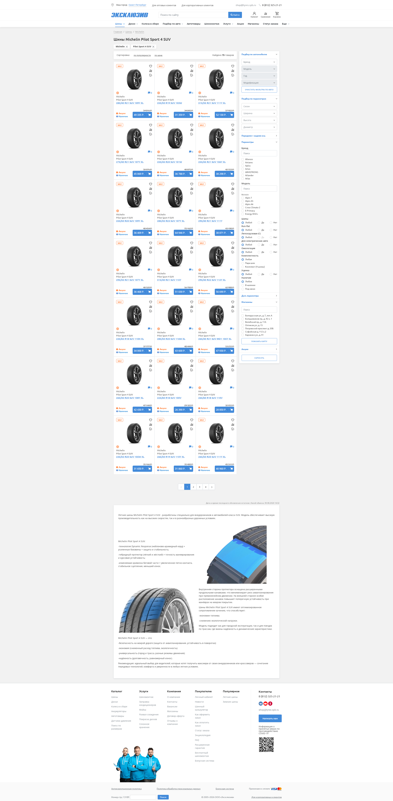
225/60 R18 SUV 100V (169, 397)
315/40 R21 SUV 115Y (169, 279)
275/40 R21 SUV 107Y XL (130, 161)
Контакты (172, 701)
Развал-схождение (149, 714)
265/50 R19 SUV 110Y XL (171, 456)
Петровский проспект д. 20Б (259, 328)
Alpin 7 (248, 197)
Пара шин (250, 263)
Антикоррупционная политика (126, 788)
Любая (248, 259)
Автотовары (193, 23)
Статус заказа (270, 23)
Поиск (163, 797)
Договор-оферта (175, 716)
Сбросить (259, 358)
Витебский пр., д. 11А (255, 321)
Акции (240, 23)
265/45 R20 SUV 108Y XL (130, 397)
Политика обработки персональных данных (178, 788)
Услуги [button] (227, 23)
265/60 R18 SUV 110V (210, 397)
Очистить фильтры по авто (259, 89)
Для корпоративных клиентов (197, 5)
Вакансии (172, 706)
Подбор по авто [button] (172, 23)
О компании (173, 697)
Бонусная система (204, 760)
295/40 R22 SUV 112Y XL (212, 279)
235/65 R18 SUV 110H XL (130, 338)
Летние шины (230, 697)
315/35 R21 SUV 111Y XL (212, 102)
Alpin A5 (249, 200)
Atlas (247, 178)
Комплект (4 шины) (255, 266)
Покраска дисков (148, 719)
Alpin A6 (249, 204)
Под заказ (250, 288)
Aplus (248, 165)
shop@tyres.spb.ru (269, 709)
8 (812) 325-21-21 (272, 4)
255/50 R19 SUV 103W (169, 102)
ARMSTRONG (251, 172)
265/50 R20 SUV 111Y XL (212, 456)
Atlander (249, 175)
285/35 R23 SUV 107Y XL (171, 220)
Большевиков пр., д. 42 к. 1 (258, 318)
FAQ (197, 739)
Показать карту (259, 341)
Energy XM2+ (251, 213)
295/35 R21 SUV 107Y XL (130, 279)
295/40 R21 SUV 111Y (210, 220)
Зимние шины (230, 701)
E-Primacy (250, 210)
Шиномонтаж (211, 23)
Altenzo (249, 159)
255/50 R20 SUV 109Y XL (130, 220)
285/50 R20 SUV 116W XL (171, 338)
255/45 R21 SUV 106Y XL (212, 161)
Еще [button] (284, 23)
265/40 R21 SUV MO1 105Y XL (215, 338)
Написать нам (270, 718)
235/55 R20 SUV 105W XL (130, 456)
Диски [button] (132, 23)
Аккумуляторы (118, 711)
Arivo (247, 168)
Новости (199, 701)
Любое (248, 281)
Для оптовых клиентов (164, 5)
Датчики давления (121, 720)
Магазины (253, 23)
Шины (114, 697)
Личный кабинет (204, 697)
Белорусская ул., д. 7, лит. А (258, 315)
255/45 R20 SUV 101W (169, 161)
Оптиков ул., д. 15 (254, 325)
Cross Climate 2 (252, 207)
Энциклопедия (202, 735)
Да (262, 222)
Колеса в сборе (150, 23)
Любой (248, 222)
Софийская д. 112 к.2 (255, 331)
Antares (249, 162)
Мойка (142, 709)
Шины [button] (119, 23)
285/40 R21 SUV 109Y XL (130, 102)
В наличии (250, 285)
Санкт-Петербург (137, 5)
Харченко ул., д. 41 (254, 334)
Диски (114, 701)
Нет (275, 222)
